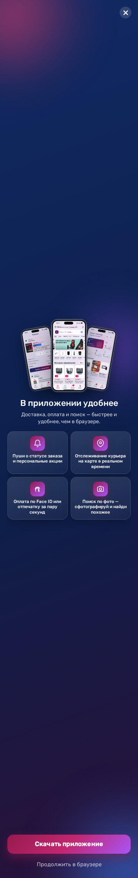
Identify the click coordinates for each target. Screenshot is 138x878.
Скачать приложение (69, 843)
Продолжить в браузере (69, 864)
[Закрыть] (125, 12)
